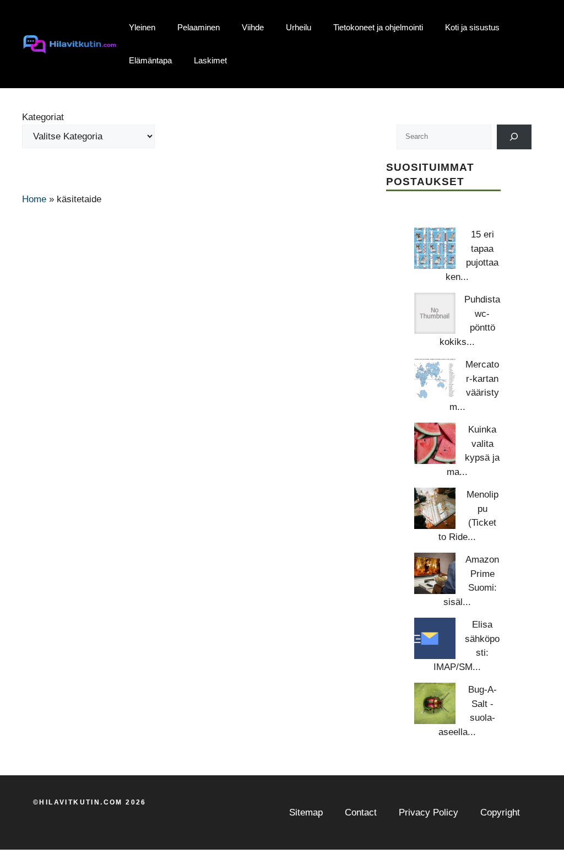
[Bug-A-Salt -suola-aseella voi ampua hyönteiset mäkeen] (434, 703)
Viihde (253, 27)
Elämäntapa (150, 60)
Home (34, 199)
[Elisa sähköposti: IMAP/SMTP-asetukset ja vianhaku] (434, 638)
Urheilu (298, 27)
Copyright (500, 812)
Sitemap (306, 812)
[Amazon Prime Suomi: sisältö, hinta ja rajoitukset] (434, 573)
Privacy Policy (428, 812)
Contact (361, 812)
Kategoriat (43, 117)
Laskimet (210, 60)
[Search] (514, 137)
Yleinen (142, 27)
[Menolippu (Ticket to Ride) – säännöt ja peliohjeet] (434, 508)
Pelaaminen (198, 27)
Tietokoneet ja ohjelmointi (378, 27)
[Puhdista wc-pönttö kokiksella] (434, 313)
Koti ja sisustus (472, 27)
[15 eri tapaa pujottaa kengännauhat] (434, 248)
